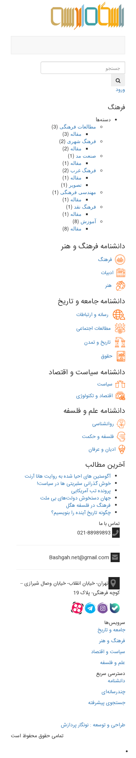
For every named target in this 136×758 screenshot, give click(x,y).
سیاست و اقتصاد (108, 652)
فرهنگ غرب (83, 170)
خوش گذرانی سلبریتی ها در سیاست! (74, 483)
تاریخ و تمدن (99, 342)
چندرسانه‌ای (113, 692)
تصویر (75, 184)
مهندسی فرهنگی (78, 192)
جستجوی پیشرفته (106, 703)
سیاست (104, 384)
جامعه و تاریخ (111, 630)
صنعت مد (86, 155)
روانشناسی (104, 424)
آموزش (88, 221)
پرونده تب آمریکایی (91, 491)
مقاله (76, 133)
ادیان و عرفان (103, 449)
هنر (110, 285)
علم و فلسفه (112, 663)
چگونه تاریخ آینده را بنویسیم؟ (81, 513)
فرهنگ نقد (85, 206)
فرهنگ (106, 260)
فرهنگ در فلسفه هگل (88, 505)
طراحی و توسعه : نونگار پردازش (93, 725)
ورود (120, 90)
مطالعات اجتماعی (95, 328)
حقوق (109, 356)
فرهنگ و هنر (112, 641)
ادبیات (108, 273)
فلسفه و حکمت (99, 437)
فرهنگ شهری (81, 141)
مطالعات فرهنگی (77, 126)
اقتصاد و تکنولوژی (94, 396)
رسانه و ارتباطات (94, 315)
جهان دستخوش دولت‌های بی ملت (75, 498)
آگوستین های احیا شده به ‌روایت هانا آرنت (68, 476)
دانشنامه (116, 681)
